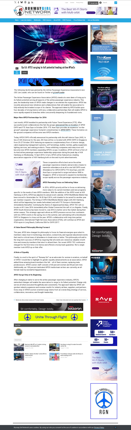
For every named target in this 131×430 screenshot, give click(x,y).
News (16, 20)
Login (66, 2)
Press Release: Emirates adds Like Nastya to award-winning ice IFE (71, 354)
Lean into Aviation (26, 20)
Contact (72, 2)
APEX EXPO (66, 130)
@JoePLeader (58, 92)
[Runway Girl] (32, 15)
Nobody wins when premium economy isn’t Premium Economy (30, 300)
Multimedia (37, 20)
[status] (115, 427)
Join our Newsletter (93, 20)
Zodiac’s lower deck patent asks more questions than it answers (71, 300)
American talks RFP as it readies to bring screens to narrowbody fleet (35, 345)
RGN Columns (47, 20)
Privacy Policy (79, 2)
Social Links (94, 3)
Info (100, 3)
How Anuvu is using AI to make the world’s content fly (71, 345)
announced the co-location (67, 125)
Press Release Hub (79, 20)
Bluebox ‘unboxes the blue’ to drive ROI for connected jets (36, 354)
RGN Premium (67, 20)
